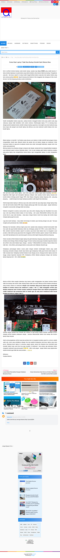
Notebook (22, 529)
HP (31, 524)
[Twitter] (54, 4)
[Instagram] (52, 2)
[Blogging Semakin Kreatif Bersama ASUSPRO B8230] (47, 401)
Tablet (38, 532)
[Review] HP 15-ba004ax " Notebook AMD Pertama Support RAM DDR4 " (32, 512)
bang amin (9, 417)
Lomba (29, 527)
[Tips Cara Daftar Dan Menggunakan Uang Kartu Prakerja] (12, 401)
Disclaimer (25, 1)
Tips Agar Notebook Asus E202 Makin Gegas (29, 408)
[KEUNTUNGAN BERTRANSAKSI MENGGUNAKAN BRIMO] (12, 387)
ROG (36, 529)
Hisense (35, 524)
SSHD (25, 532)
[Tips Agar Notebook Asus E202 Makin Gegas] (30, 401)
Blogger (33, 555)
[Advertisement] (30, 29)
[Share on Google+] (31, 363)
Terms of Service (44, 1)
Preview (32, 529)
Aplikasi (25, 524)
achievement (25, 535)
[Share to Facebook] (24, 363)
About (3, 1)
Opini (26, 529)
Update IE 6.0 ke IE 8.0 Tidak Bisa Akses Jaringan (29, 394)
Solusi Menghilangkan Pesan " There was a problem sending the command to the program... (47, 394)
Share (32, 66)
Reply (8, 422)
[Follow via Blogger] (57, 2)
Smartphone (33, 532)
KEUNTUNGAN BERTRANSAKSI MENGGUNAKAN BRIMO (11, 394)
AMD (21, 524)
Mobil (33, 527)
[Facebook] (57, 4)
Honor (21, 527)
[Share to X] (28, 363)
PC (29, 529)
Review (21, 532)
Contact (10, 1)
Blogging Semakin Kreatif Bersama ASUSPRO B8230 (47, 408)
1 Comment (41, 66)
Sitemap (18, 1)
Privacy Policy (34, 1)
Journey (25, 527)
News (37, 527)
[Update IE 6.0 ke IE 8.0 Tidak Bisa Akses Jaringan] (30, 387)
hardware (31, 535)
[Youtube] (55, 2)
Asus (29, 524)
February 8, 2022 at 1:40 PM (19, 417)
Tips (36, 66)
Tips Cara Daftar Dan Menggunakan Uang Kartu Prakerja (12, 408)
